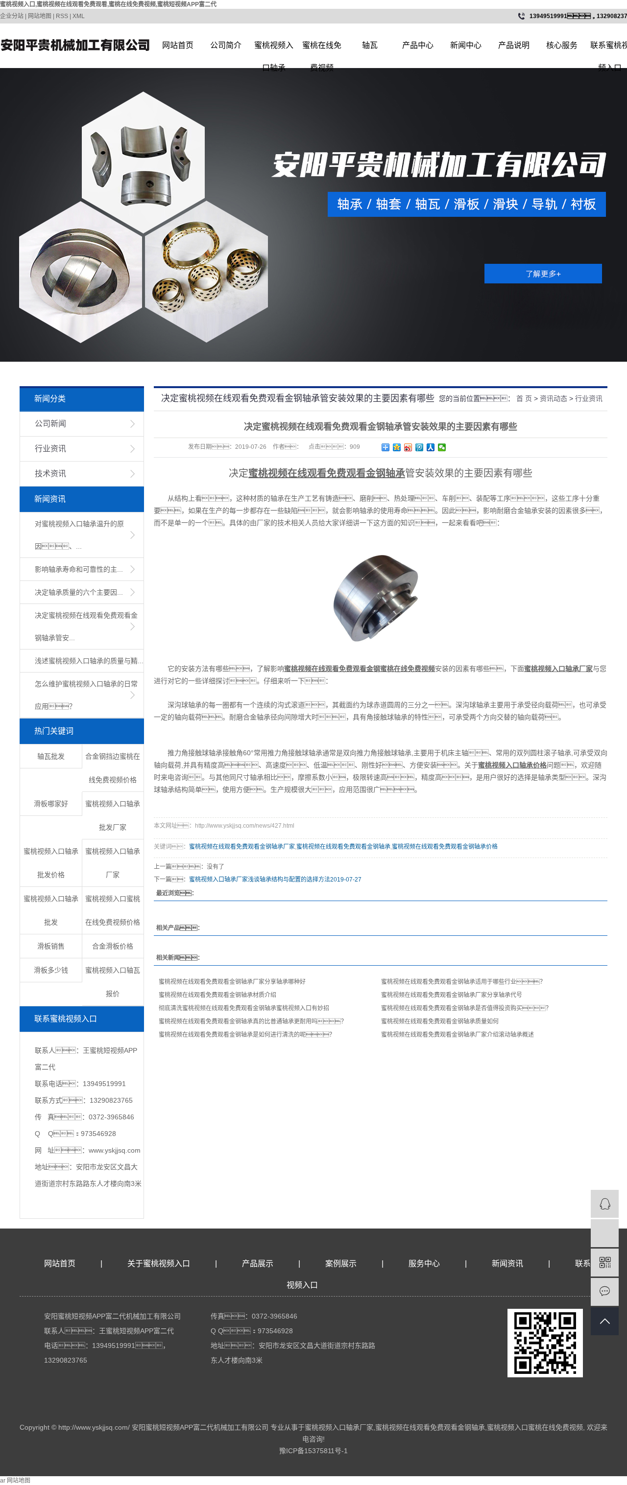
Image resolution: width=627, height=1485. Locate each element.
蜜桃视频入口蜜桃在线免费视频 (535, 1427)
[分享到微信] (442, 447)
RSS (62, 16)
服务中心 (424, 1263)
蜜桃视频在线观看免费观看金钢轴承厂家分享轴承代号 (451, 995)
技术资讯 (50, 473)
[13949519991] (605, 1233)
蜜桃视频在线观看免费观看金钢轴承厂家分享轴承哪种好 (232, 981)
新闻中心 (466, 45)
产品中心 (418, 45)
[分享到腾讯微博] (419, 447)
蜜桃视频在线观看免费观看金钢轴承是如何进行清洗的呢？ (247, 1034)
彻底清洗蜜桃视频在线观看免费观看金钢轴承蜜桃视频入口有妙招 (244, 1008)
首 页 (524, 398)
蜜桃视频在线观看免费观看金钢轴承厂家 (242, 846)
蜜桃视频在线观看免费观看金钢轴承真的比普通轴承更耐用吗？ (253, 1021)
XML (78, 16)
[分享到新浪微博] (408, 447)
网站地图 (39, 16)
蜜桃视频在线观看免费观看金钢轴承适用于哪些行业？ (463, 981)
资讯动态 (553, 398)
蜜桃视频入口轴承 (273, 49)
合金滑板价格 (112, 946)
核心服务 (562, 45)
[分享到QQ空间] (397, 447)
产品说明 (514, 45)
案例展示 (341, 1263)
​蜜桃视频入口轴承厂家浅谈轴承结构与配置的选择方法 (259, 879)
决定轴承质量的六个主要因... (79, 592)
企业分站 (12, 16)
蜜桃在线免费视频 (321, 49)
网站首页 (177, 45)
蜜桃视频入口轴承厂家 (339, 1427)
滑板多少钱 (51, 970)
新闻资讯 (508, 1263)
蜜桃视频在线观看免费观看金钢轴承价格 (445, 846)
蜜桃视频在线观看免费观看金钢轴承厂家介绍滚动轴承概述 (457, 1034)
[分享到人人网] (431, 447)
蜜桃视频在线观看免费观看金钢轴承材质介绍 (217, 995)
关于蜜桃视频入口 (158, 1263)
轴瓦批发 (51, 756)
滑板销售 (51, 946)
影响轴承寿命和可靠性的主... (79, 569)
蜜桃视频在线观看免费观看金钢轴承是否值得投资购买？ (466, 1008)
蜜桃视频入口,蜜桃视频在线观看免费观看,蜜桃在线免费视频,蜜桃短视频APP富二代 (108, 4)
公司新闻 (50, 423)
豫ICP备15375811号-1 (313, 1451)
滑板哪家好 (51, 804)
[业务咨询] (605, 1204)
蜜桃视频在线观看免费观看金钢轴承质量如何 (440, 1021)
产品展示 (257, 1263)
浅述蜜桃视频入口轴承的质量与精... (89, 661)
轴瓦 (370, 45)
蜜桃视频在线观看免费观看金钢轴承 (343, 846)
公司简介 (225, 45)
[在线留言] (605, 1292)
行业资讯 (50, 448)
